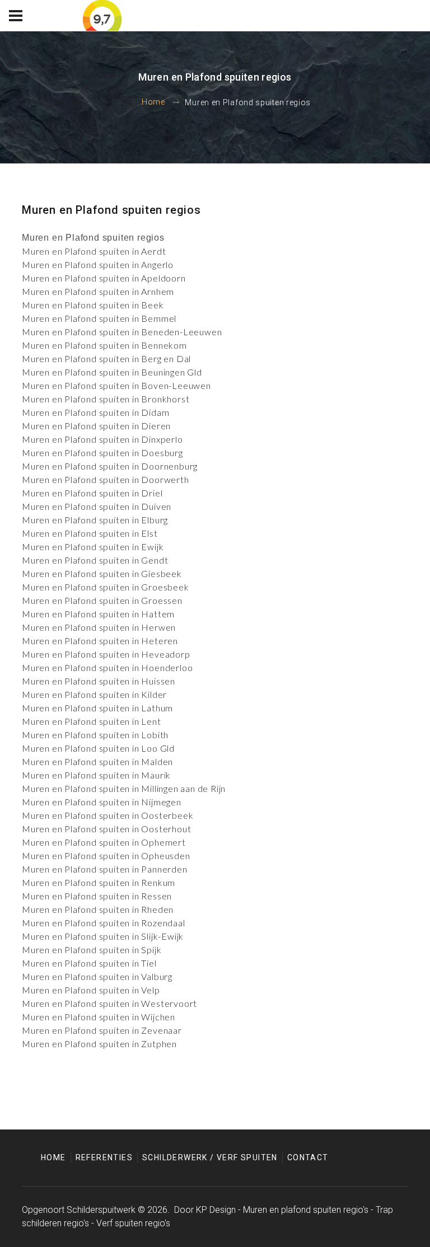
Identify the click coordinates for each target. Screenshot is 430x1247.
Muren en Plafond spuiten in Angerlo (98, 264)
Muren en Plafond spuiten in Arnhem (98, 291)
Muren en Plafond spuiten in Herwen (99, 627)
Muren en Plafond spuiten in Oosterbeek (107, 815)
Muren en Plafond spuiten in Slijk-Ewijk (103, 936)
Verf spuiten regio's (133, 1223)
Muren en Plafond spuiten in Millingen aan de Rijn (124, 788)
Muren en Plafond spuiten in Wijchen (98, 1016)
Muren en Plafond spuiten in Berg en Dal (106, 358)
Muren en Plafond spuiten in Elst (90, 533)
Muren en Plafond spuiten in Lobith (95, 734)
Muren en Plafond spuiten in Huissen (98, 681)
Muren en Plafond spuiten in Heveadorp (106, 654)
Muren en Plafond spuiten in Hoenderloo (107, 667)
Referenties (104, 1157)
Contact (308, 1157)
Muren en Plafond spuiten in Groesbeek (105, 587)
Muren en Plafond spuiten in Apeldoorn (104, 278)
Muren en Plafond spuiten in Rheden (98, 909)
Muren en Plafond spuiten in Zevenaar (102, 1030)
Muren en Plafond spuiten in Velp (91, 990)
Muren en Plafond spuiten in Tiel (89, 963)
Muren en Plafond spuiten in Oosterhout (106, 828)
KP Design (216, 1209)
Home (153, 102)
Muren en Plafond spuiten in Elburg (95, 519)
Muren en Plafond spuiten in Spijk (91, 949)
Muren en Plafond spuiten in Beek (93, 304)
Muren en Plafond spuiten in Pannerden (105, 869)
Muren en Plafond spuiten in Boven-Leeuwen (116, 385)
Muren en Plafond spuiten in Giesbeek (102, 573)
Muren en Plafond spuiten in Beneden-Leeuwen (122, 331)
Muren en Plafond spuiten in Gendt (95, 560)
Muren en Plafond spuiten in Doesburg (102, 452)
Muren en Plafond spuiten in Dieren (96, 425)
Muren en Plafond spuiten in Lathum (97, 707)
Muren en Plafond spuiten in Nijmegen (101, 801)
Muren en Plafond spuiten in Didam (95, 412)
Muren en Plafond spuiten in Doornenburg (110, 466)
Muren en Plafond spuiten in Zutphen (99, 1043)
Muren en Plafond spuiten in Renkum (98, 882)
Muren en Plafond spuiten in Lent (91, 721)
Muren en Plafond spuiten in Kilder (94, 694)
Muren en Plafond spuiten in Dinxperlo (102, 439)
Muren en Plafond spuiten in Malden (97, 761)
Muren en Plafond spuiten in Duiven (96, 506)
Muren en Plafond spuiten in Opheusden (106, 855)
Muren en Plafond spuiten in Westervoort (109, 1003)
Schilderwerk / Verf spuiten (210, 1157)
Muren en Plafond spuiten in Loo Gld (98, 748)
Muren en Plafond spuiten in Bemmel (99, 318)
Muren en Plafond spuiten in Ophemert (104, 842)
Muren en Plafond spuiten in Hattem (98, 613)
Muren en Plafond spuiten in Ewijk (92, 546)
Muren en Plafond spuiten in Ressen (97, 895)
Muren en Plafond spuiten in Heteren (100, 640)
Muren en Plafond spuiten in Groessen (102, 600)
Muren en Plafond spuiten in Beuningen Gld (112, 372)
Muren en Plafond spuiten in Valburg (97, 976)
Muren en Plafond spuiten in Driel (92, 492)
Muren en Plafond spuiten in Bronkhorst (105, 398)
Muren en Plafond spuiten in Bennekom (104, 345)
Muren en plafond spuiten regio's (305, 1209)
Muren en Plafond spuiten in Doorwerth (105, 479)
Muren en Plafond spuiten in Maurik (96, 775)
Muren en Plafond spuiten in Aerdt (94, 251)
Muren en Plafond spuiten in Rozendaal (103, 922)
